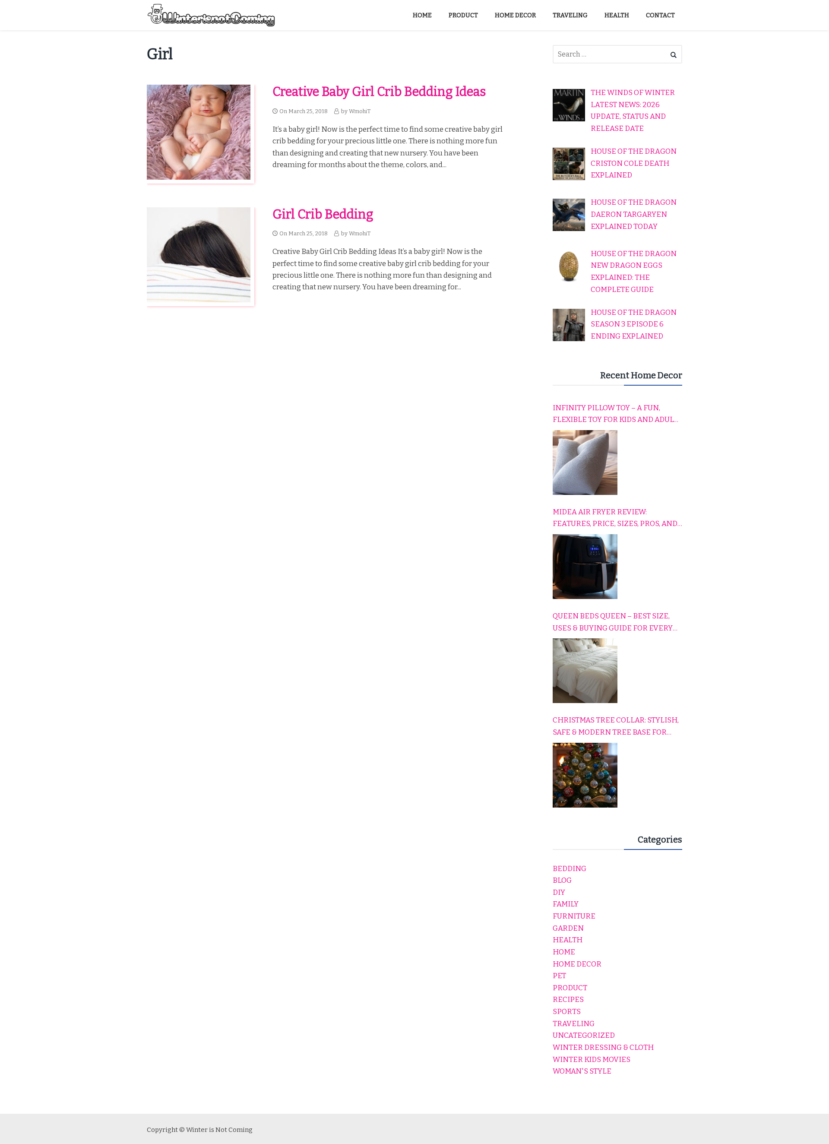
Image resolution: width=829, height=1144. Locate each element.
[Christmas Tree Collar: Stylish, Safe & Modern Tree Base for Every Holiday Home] (585, 775)
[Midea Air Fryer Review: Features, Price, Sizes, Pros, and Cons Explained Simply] (585, 566)
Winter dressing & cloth (603, 1047)
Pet (559, 975)
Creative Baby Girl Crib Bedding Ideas (379, 91)
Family (566, 904)
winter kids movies (591, 1059)
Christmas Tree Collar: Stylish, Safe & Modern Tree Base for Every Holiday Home (616, 727)
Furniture (574, 916)
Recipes (568, 999)
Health (567, 939)
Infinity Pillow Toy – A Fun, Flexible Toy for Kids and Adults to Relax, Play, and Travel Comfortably (617, 414)
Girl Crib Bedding (322, 214)
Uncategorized (584, 1035)
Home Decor (577, 964)
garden (568, 928)
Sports (567, 1011)
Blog (562, 880)
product (570, 987)
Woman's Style (582, 1071)
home (564, 952)
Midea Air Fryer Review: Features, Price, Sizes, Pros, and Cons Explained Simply (615, 518)
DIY (559, 892)
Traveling (574, 1023)
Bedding (569, 868)
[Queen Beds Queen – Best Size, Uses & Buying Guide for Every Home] (585, 670)
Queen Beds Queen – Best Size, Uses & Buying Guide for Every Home (613, 623)
